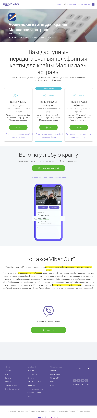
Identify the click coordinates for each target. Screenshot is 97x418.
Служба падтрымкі (12, 389)
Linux (52, 385)
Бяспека (8, 378)
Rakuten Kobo (23, 411)
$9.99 (18, 127)
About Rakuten (84, 411)
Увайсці (60, 4)
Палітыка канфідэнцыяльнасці (35, 387)
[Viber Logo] (11, 4)
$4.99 (48, 127)
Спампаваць (48, 330)
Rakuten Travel (34, 411)
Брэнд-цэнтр (32, 374)
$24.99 (78, 127)
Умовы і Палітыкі (34, 382)
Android (53, 371)
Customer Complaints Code (35, 394)
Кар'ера (31, 378)
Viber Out (8, 382)
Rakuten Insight (62, 411)
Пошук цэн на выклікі (48, 168)
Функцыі (8, 371)
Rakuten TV (73, 411)
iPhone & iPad (55, 374)
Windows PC (54, 378)
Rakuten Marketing (48, 411)
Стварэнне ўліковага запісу (78, 4)
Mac (52, 382)
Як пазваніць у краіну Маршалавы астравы (48, 177)
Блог (6, 374)
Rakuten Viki (11, 411)
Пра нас (31, 371)
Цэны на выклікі (11, 385)
